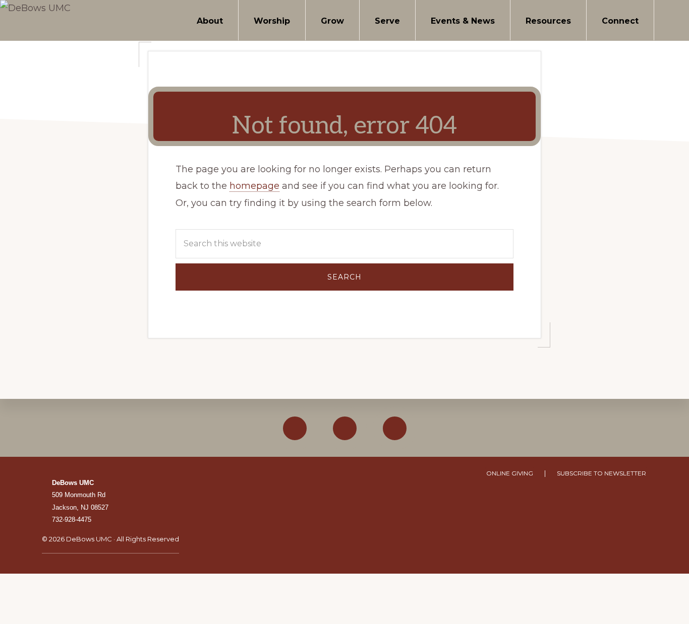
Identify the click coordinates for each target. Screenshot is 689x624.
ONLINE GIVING (509, 473)
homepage (254, 185)
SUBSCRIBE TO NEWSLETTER (601, 473)
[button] (671, 20)
